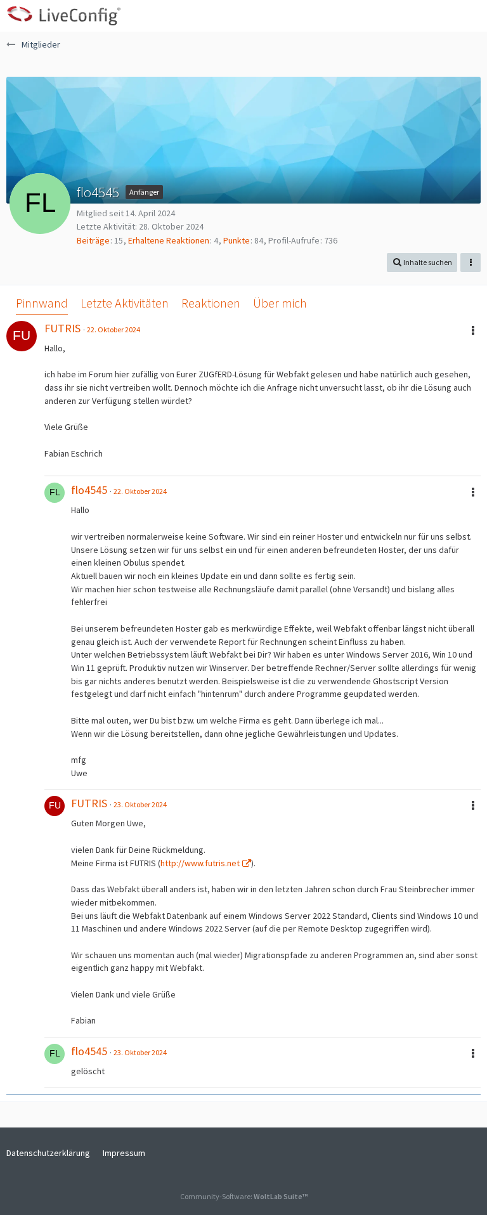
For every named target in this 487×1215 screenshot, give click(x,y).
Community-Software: (244, 1196)
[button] (470, 16)
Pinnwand (42, 303)
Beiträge (93, 240)
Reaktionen (210, 303)
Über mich (280, 303)
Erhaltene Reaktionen (168, 240)
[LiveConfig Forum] (63, 16)
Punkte (236, 240)
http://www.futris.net (200, 863)
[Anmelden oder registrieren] (438, 16)
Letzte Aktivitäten (125, 303)
